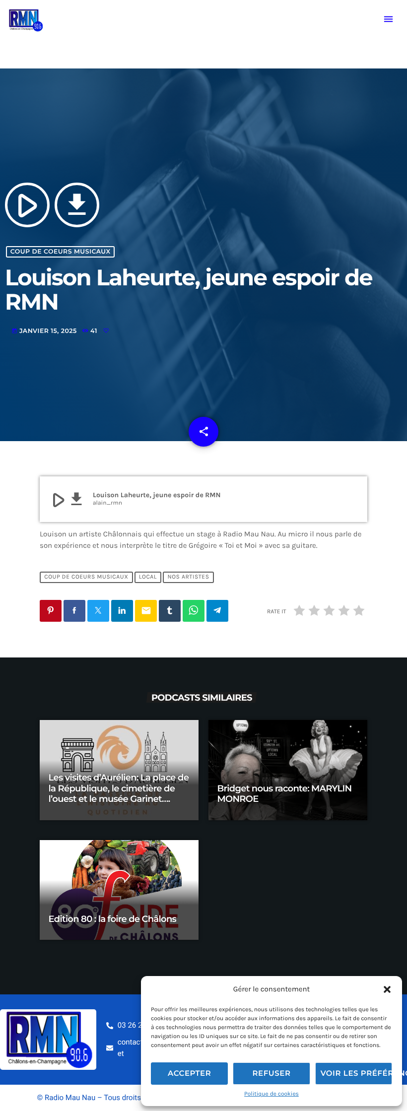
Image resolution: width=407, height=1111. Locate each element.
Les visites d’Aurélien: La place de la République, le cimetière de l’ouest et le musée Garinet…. (119, 788)
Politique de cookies (271, 1094)
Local (148, 577)
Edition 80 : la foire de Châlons (113, 919)
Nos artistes (188, 577)
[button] (387, 989)
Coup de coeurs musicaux (60, 252)
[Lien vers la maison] (25, 19)
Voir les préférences (356, 1073)
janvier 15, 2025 (45, 331)
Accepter (189, 1073)
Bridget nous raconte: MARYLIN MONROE (284, 794)
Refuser (271, 1073)
